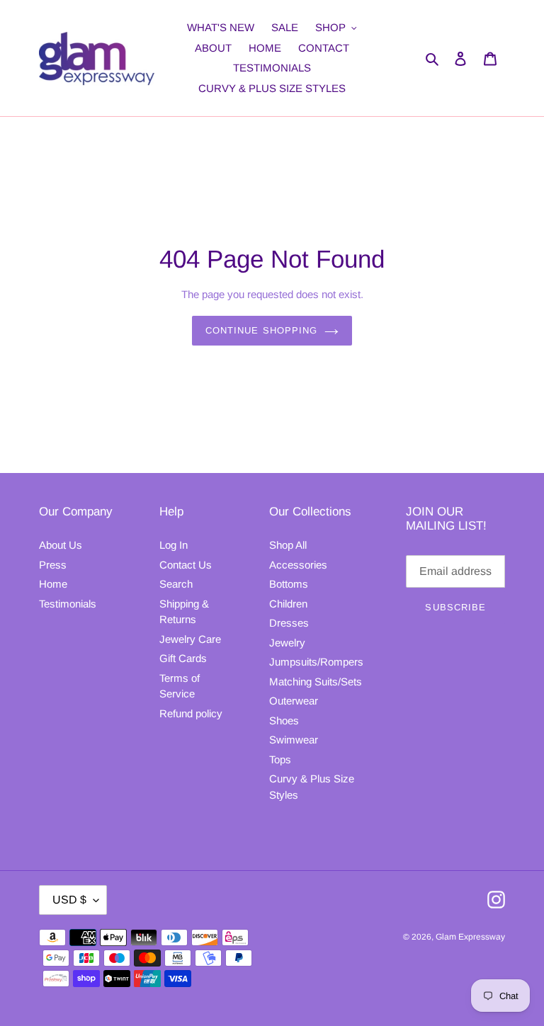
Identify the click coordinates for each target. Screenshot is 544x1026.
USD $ (69, 900)
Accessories (298, 565)
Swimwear (293, 740)
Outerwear (293, 701)
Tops (280, 759)
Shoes (284, 720)
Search (176, 584)
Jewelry (287, 643)
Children (288, 604)
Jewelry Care (190, 639)
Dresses (289, 623)
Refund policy (190, 713)
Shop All (288, 545)
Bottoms (288, 584)
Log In (173, 545)
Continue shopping (261, 330)
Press (53, 565)
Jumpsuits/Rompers (316, 662)
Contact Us (185, 565)
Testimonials (67, 604)
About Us (60, 545)
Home (53, 584)
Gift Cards (183, 658)
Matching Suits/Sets (315, 682)
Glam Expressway (470, 937)
